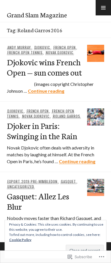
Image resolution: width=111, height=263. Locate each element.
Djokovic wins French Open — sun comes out (44, 67)
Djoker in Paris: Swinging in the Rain (42, 130)
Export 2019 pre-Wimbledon (32, 181)
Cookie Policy (20, 240)
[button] (103, 7)
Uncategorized (20, 186)
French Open (65, 47)
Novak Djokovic (59, 52)
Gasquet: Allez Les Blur (38, 201)
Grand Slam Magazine (37, 14)
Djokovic (42, 47)
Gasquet (68, 181)
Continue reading (46, 91)
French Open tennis (25, 52)
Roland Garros (66, 116)
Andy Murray (19, 47)
